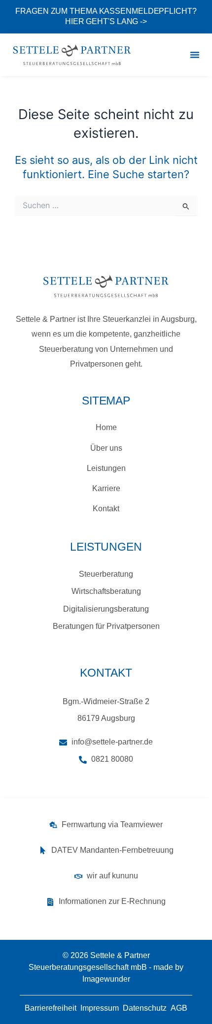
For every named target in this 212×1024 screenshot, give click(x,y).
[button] (194, 54)
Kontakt (106, 508)
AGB (179, 1008)
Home (106, 427)
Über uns (106, 448)
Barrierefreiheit (50, 1008)
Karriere (106, 488)
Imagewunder (106, 979)
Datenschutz (145, 1008)
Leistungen (106, 468)
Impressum (99, 1008)
